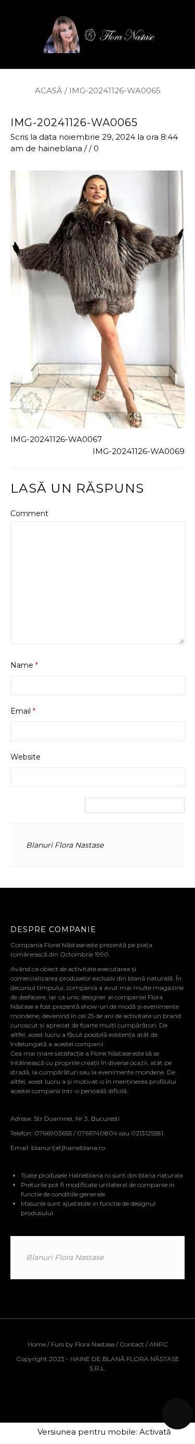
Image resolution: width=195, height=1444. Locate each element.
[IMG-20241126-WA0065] (97, 299)
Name (24, 665)
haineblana (60, 148)
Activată (155, 1432)
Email (22, 711)
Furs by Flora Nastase (82, 1344)
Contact (132, 1344)
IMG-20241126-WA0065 (74, 122)
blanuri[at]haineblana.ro (68, 1148)
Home (37, 1344)
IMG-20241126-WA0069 (139, 451)
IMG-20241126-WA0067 (56, 439)
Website (25, 757)
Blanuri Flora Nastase (64, 845)
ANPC (158, 1344)
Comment (29, 513)
